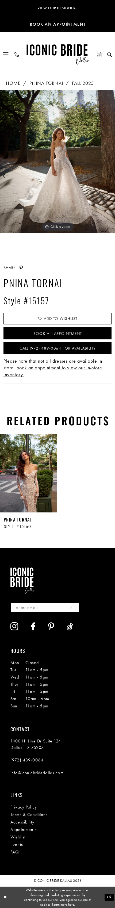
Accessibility (22, 822)
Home (13, 83)
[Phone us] (17, 54)
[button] (6, 54)
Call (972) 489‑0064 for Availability (58, 348)
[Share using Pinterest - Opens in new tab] (21, 268)
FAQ (14, 852)
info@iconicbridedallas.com (37, 773)
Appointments (23, 829)
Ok (109, 897)
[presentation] (28, 473)
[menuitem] (6, 54)
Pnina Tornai (46, 83)
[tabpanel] (57, 161)
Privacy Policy (23, 807)
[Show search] (109, 54)
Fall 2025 (83, 83)
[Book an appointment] (99, 54)
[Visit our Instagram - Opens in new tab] (14, 626)
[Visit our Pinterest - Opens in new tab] (51, 627)
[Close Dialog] (5, 897)
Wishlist (17, 837)
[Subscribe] (71, 607)
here (71, 904)
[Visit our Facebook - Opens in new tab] (33, 627)
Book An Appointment (57, 333)
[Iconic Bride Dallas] (57, 54)
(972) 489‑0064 (26, 760)
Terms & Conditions (29, 814)
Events (16, 844)
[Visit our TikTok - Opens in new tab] (70, 627)
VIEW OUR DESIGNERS (57, 8)
